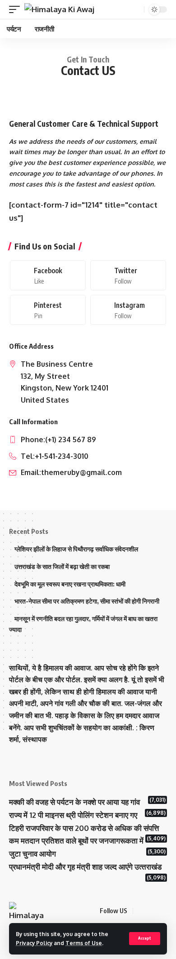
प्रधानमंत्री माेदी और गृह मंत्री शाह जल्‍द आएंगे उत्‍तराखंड (85, 866)
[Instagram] (128, 310)
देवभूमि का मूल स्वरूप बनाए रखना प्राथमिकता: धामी (69, 584)
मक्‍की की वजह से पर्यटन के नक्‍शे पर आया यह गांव (74, 802)
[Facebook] (48, 275)
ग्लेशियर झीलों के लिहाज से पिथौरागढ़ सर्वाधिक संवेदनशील (76, 549)
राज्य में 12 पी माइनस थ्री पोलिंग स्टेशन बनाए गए (73, 815)
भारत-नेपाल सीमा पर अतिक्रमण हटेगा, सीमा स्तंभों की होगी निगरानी (86, 601)
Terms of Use (83, 943)
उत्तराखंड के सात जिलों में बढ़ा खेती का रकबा (62, 566)
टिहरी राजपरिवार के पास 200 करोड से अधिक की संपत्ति (84, 828)
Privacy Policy (34, 943)
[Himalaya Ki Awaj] (59, 9)
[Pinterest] (48, 310)
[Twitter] (128, 275)
